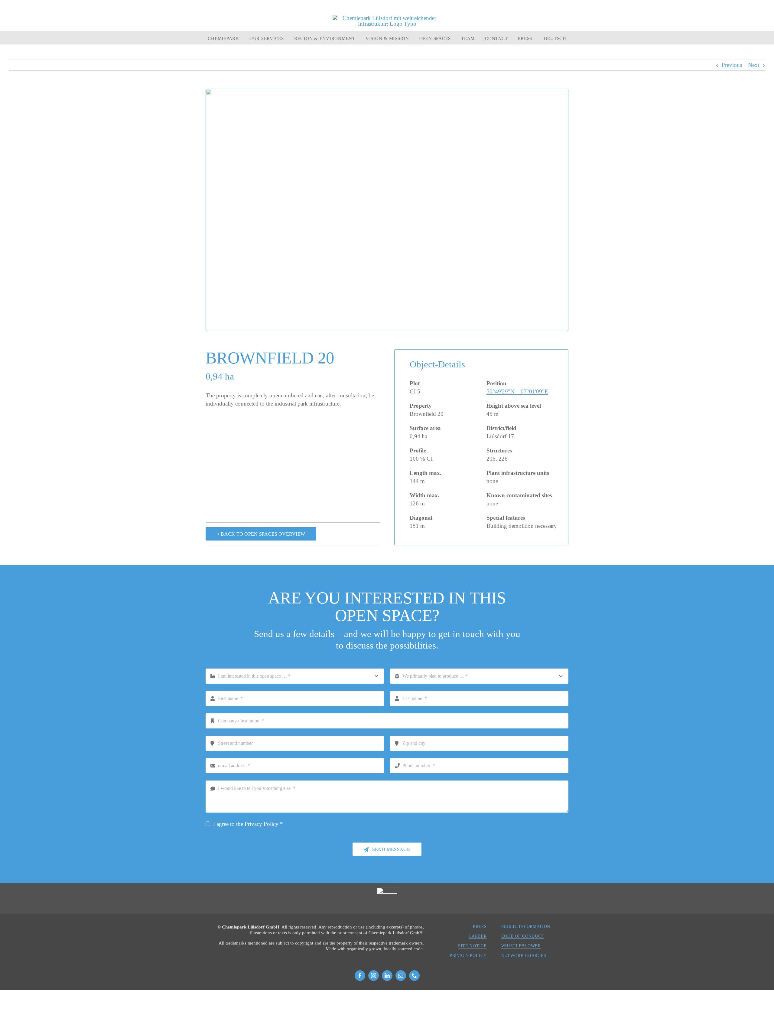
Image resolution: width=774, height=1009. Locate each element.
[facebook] (360, 975)
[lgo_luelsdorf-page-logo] (387, 18)
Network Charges (524, 955)
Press (480, 926)
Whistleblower (521, 946)
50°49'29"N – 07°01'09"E (517, 391)
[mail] (400, 975)
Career (477, 936)
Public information (526, 926)
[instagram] (373, 975)
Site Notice (472, 946)
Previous (732, 65)
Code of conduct (522, 936)
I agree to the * (248, 824)
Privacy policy (468, 955)
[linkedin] (387, 975)
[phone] (414, 975)
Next (753, 65)
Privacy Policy (261, 824)
